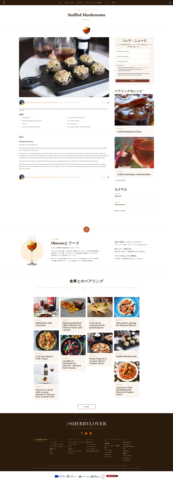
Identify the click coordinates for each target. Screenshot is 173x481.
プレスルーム (71, 453)
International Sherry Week (92, 451)
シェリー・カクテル (90, 444)
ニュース (107, 2)
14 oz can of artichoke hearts (31, 127)
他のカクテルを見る (120, 210)
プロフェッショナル (69, 2)
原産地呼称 (107, 443)
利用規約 (125, 453)
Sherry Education (127, 442)
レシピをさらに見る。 (120, 180)
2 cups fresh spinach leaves (76, 117)
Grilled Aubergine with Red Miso (134, 174)
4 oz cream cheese (73, 121)
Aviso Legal (137, 67)
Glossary (70, 448)
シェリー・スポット (90, 448)
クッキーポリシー (126, 457)
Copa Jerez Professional (128, 446)
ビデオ (69, 446)
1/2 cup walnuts (72, 124)
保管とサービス (89, 442)
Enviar (132, 80)
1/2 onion (24, 124)
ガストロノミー (80, 2)
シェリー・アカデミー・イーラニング (76, 442)
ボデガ (51, 453)
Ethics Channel (126, 460)
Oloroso (96, 9)
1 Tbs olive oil (26, 117)
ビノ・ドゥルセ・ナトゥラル (56, 446)
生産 (51, 451)
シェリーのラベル (108, 452)
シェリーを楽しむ (78, 9)
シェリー (60, 2)
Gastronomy (126, 451)
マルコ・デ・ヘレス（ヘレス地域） (94, 2)
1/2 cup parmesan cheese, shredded (78, 127)
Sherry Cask (107, 454)
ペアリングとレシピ (88, 9)
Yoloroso (118, 196)
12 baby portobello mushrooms (32, 121)
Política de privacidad (144, 67)
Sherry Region (126, 444)
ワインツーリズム (108, 450)
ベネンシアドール (108, 456)
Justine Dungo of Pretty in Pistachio (37, 102)
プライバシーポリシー (127, 455)
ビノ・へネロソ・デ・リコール (56, 444)
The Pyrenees (120, 204)
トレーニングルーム (72, 444)
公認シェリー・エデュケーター (75, 451)
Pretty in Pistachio (53, 102)
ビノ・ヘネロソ (53, 442)
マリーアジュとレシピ (91, 446)
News (124, 448)
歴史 (106, 447)
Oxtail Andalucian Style (129, 131)
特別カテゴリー (53, 448)
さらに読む (86, 406)
